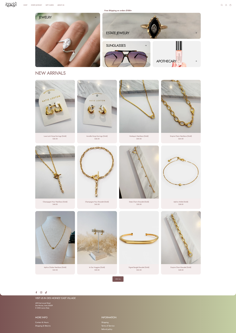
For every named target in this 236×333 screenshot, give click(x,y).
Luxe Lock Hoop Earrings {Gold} (55, 136)
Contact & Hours (41, 322)
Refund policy (106, 329)
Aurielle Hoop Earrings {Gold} (97, 136)
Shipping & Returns (43, 326)
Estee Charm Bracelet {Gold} (139, 202)
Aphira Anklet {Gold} (181, 202)
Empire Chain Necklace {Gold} (181, 136)
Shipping (104, 322)
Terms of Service (107, 326)
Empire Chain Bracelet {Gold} (181, 267)
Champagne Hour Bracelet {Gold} (97, 202)
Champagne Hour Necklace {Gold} (55, 202)
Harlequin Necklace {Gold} (138, 136)
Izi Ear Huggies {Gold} (97, 267)
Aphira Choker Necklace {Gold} (55, 267)
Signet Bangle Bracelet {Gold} (139, 267)
